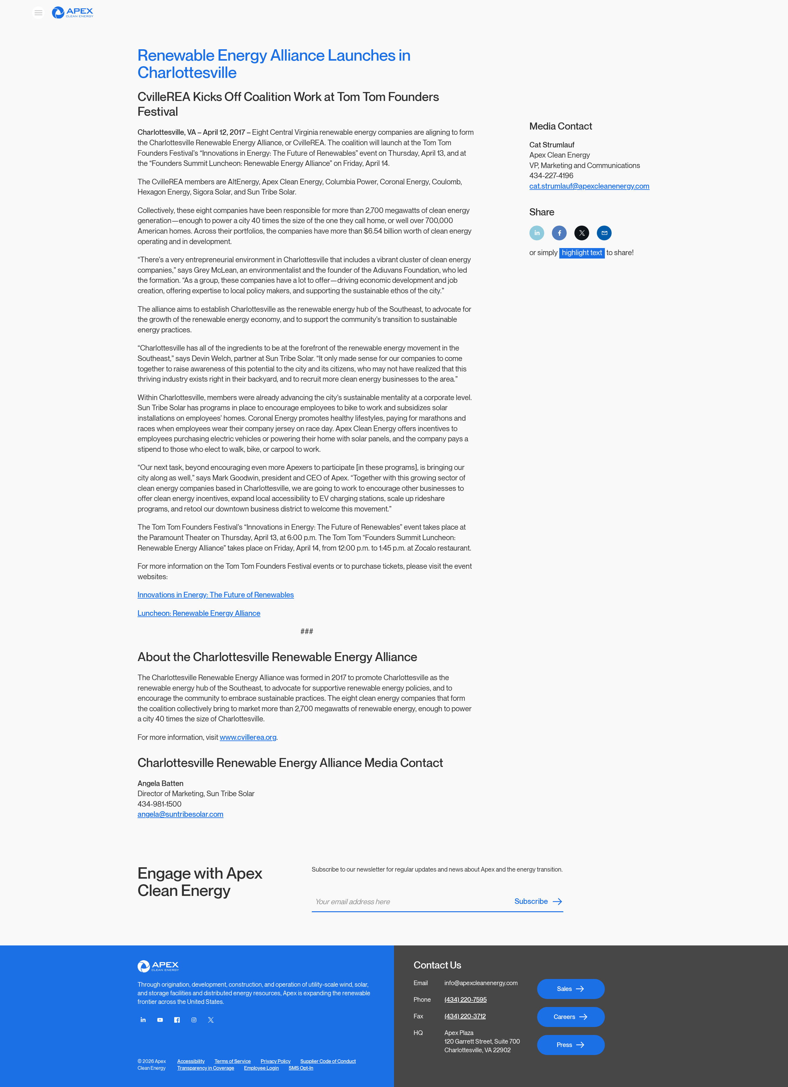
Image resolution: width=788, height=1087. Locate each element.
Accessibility (191, 1061)
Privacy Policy (276, 1061)
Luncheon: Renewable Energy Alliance (199, 613)
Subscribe (531, 901)
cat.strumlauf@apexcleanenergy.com (589, 186)
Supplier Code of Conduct (328, 1061)
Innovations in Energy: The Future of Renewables (216, 595)
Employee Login (261, 1068)
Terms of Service (233, 1061)
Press (564, 1045)
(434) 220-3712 (465, 1016)
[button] (408, 12)
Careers (564, 1017)
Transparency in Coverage (205, 1068)
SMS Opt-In (301, 1068)
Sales (564, 989)
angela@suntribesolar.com (180, 814)
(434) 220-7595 (465, 1000)
